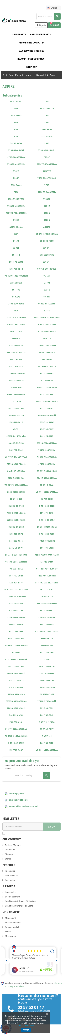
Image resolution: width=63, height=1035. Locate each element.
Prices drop (10, 871)
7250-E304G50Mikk (16, 492)
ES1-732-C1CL (16, 722)
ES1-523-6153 (46, 610)
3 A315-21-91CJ (46, 520)
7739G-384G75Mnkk (16, 464)
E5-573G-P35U (46, 241)
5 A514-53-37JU (16, 415)
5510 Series (47, 129)
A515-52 (16, 652)
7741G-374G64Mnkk (46, 701)
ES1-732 (16, 290)
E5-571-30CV (16, 331)
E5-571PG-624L (16, 687)
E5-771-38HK (47, 499)
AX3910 (47, 227)
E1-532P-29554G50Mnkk (16, 736)
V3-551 (16, 429)
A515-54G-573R (16, 380)
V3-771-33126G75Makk (47, 492)
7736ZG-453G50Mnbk (16, 596)
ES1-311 (47, 248)
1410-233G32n (47, 108)
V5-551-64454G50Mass (47, 750)
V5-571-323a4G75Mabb (16, 562)
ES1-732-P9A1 (16, 450)
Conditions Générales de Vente (19, 906)
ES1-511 (16, 255)
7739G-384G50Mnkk (16, 673)
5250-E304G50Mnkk (47, 415)
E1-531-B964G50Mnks (47, 457)
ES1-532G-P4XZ (47, 255)
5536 (16, 310)
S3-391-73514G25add (47, 471)
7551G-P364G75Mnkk (16, 317)
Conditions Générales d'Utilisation (20, 901)
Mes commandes (13, 922)
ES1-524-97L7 (46, 436)
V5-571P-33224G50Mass (16, 485)
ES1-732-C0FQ (46, 652)
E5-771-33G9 (47, 645)
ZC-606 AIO (16, 387)
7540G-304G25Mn (46, 450)
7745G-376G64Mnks (16, 513)
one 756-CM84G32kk (16, 352)
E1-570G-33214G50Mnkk (16, 645)
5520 (16, 136)
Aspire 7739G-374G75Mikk (47, 555)
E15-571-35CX (46, 408)
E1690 (16, 241)
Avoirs (8, 931)
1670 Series (16, 115)
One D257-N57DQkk (16, 471)
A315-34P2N (47, 380)
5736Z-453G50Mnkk (16, 520)
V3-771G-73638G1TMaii (16, 457)
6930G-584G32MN (46, 304)
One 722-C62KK (16, 715)
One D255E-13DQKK (16, 394)
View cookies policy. (26, 1025)
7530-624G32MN (16, 304)
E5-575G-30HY (16, 576)
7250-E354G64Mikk (16, 617)
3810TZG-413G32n (47, 366)
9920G (47, 220)
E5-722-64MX (47, 562)
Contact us (10, 849)
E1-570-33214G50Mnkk (16, 659)
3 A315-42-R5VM (16, 743)
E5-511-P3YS (47, 638)
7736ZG (47, 199)
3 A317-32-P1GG (47, 722)
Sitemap (9, 854)
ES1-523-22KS (46, 373)
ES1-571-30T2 (46, 513)
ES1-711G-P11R (16, 624)
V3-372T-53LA (16, 569)
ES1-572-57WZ (16, 262)
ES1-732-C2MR (16, 631)
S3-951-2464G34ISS (46, 269)
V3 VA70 (16, 297)
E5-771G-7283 (46, 589)
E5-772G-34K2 (16, 366)
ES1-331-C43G (16, 345)
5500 (16, 129)
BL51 (16, 234)
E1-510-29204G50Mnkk (47, 234)
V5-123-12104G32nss (47, 387)
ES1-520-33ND (16, 603)
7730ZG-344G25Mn (47, 192)
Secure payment (12, 897)
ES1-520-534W (47, 422)
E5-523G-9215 (16, 541)
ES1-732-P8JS (46, 715)
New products (11, 875)
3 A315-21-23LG (16, 527)
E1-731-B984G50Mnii (47, 527)
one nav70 (16, 338)
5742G (16, 171)
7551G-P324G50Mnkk (47, 603)
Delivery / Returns (13, 845)
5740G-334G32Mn (46, 541)
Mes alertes (10, 936)
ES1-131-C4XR (46, 548)
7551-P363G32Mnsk (46, 178)
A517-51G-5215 (16, 680)
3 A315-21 (16, 401)
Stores (8, 859)
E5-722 (16, 248)
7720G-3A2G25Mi (47, 680)
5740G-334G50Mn (46, 464)
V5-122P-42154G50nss (47, 569)
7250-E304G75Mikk (47, 324)
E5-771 (47, 283)
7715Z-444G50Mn (16, 638)
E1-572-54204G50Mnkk (16, 729)
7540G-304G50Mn (46, 687)
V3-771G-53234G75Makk (16, 276)
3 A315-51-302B (47, 506)
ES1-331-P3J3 (16, 582)
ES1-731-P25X (16, 269)
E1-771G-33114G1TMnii (16, 555)
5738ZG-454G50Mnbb (47, 164)
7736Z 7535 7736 (16, 199)
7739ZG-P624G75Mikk (16, 213)
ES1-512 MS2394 (47, 352)
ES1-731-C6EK (46, 743)
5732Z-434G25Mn (16, 666)
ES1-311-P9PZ (16, 534)
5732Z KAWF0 (16, 359)
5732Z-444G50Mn (16, 408)
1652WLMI (47, 359)
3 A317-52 (47, 736)
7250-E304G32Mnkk (16, 324)
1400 (16, 108)
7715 (46, 185)
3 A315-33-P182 (16, 506)
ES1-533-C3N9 (46, 708)
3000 (46, 115)
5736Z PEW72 (16, 101)
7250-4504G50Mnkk (46, 576)
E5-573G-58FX (46, 429)
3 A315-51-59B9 (16, 443)
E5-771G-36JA (46, 485)
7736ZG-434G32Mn (16, 206)
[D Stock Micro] (14, 20)
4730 (16, 122)
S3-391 (46, 297)
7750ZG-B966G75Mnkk (16, 701)
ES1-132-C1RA (46, 394)
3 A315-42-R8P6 (47, 673)
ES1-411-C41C (16, 422)
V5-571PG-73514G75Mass (16, 589)
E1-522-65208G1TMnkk (47, 401)
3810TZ (46, 659)
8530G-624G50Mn (46, 617)
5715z (47, 310)
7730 (16, 192)
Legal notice (10, 892)
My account (10, 918)
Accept (26, 1030)
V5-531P (47, 338)
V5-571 (46, 276)
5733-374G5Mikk (16, 150)
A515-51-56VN (16, 548)
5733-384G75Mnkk (16, 157)
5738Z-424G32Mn (16, 478)
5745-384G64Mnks (47, 331)
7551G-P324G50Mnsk (47, 443)
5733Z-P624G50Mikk (16, 436)
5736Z (47, 157)
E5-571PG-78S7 (47, 694)
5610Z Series (16, 143)
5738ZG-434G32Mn (16, 164)
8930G (16, 220)
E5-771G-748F (16, 750)
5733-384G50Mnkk (47, 150)
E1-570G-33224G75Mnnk (46, 582)
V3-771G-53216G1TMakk (46, 631)
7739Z (47, 206)
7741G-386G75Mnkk (46, 345)
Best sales (10, 880)
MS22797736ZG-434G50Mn (46, 317)
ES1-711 (47, 262)
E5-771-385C (16, 499)
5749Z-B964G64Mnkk (47, 478)
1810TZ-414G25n (47, 666)
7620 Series (16, 185)
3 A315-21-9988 (47, 534)
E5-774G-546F (46, 624)
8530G (47, 213)
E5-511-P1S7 (47, 596)
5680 (46, 143)
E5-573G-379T (46, 729)
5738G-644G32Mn (16, 694)
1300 (46, 101)
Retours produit (12, 927)
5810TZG (47, 171)
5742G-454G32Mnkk (16, 708)
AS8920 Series (16, 227)
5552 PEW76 (47, 136)
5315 (46, 122)
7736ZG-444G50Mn (16, 373)
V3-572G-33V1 (16, 610)
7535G (16, 178)
